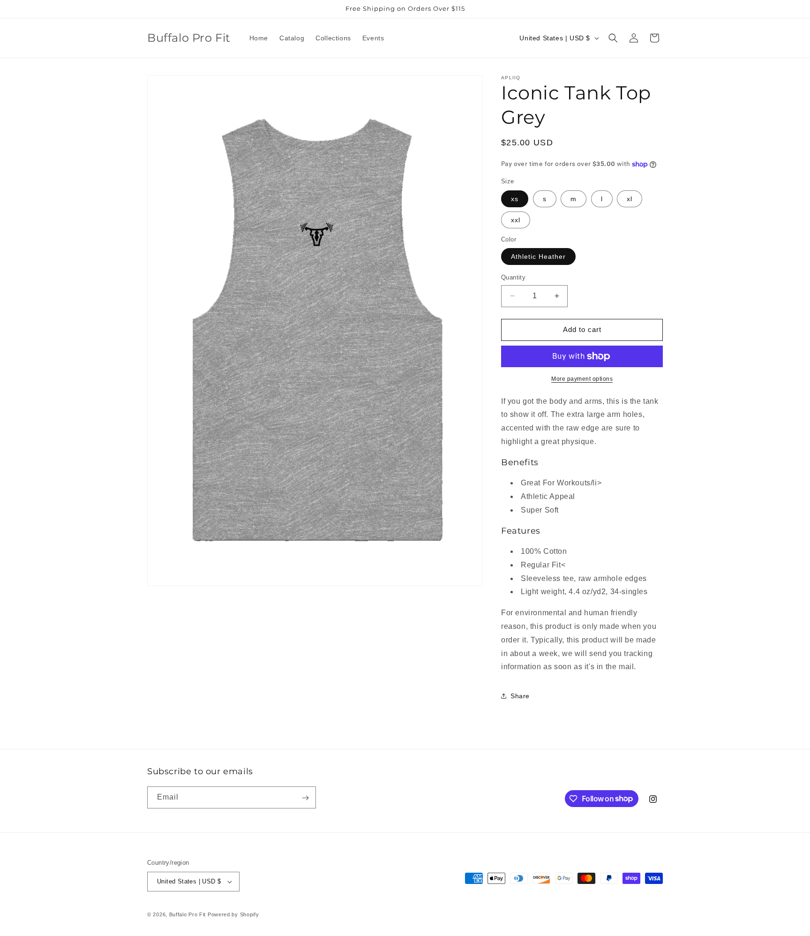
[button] (613, 38)
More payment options (582, 379)
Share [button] (520, 696)
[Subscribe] (305, 798)
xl (629, 199)
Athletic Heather (538, 256)
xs (514, 199)
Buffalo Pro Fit (187, 914)
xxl (515, 220)
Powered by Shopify (233, 914)
